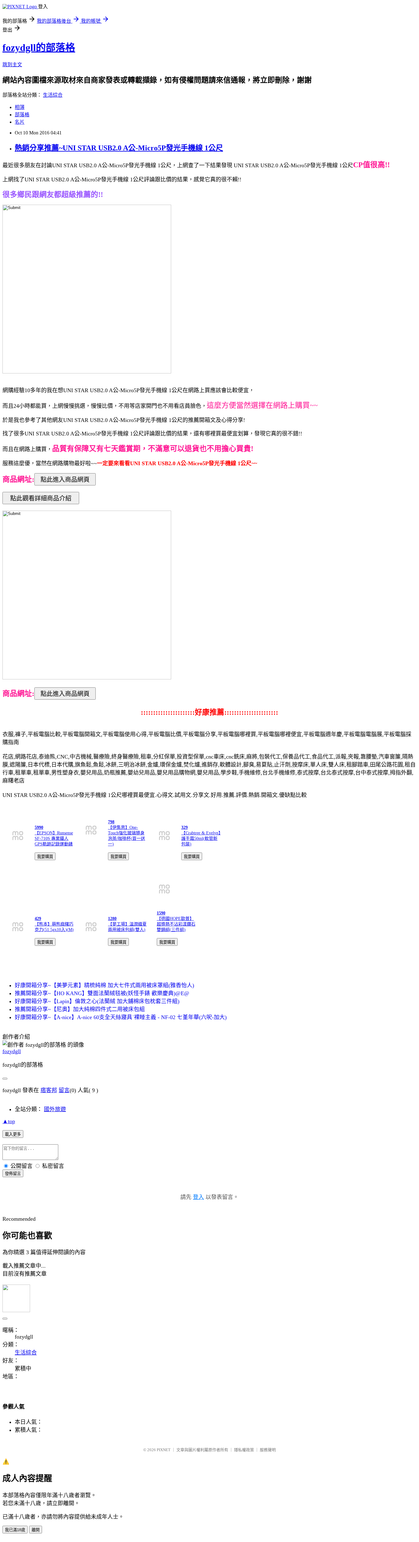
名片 (20, 122)
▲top (8, 1121)
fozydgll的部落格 (38, 47)
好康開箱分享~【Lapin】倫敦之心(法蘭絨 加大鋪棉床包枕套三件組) (97, 1001)
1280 (112, 918)
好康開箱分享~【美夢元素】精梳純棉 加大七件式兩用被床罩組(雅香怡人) (104, 985)
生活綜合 (53, 95)
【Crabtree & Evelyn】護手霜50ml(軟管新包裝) (201, 838)
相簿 (20, 107)
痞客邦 (48, 1090)
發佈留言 (13, 1173)
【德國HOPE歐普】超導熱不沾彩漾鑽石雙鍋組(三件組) (176, 924)
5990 (39, 827)
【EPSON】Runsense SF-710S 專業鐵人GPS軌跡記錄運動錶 (54, 838)
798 (111, 822)
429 (38, 918)
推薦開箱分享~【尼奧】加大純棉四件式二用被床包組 (80, 1009)
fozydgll (11, 1051)
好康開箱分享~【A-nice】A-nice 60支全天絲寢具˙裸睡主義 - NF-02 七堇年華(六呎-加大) (121, 1017)
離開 (36, 1530)
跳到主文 (12, 64)
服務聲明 (268, 1449)
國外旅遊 (55, 1109)
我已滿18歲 (15, 1530)
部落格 (22, 114)
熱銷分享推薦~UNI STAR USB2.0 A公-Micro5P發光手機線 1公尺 (119, 148)
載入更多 (13, 1134)
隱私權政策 (244, 1449)
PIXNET (164, 1449)
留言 (64, 1090)
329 (184, 827)
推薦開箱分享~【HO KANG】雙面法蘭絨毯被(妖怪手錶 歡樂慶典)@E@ (102, 993)
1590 (161, 913)
